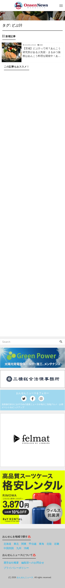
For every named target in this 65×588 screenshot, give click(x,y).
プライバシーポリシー (16, 568)
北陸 (49, 543)
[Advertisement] (32, 204)
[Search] (61, 342)
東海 (41, 543)
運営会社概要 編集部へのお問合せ (24, 562)
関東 (23, 543)
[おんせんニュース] (31, 5)
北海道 (7, 543)
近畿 (56, 543)
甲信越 (32, 543)
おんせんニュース (25, 577)
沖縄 (26, 548)
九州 (18, 548)
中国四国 (9, 548)
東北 (16, 543)
